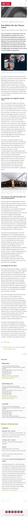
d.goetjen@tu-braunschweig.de (9, 395)
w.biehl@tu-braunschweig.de (12, 375)
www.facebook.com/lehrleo (8, 378)
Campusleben (15, 347)
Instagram (6, 512)
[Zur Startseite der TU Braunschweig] (6, 4)
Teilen (25, 354)
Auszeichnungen (7, 347)
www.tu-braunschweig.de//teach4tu (10, 377)
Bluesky (15, 512)
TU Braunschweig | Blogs (19, 515)
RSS (21, 512)
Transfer (5, 349)
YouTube (18, 512)
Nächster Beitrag (25, 501)
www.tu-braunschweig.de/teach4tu (10, 397)
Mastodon (12, 512)
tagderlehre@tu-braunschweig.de (9, 490)
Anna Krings (6, 342)
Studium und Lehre (19, 21)
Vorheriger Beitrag (5, 501)
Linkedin (9, 512)
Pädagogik (22, 347)
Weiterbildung (11, 349)
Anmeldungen (5, 459)
